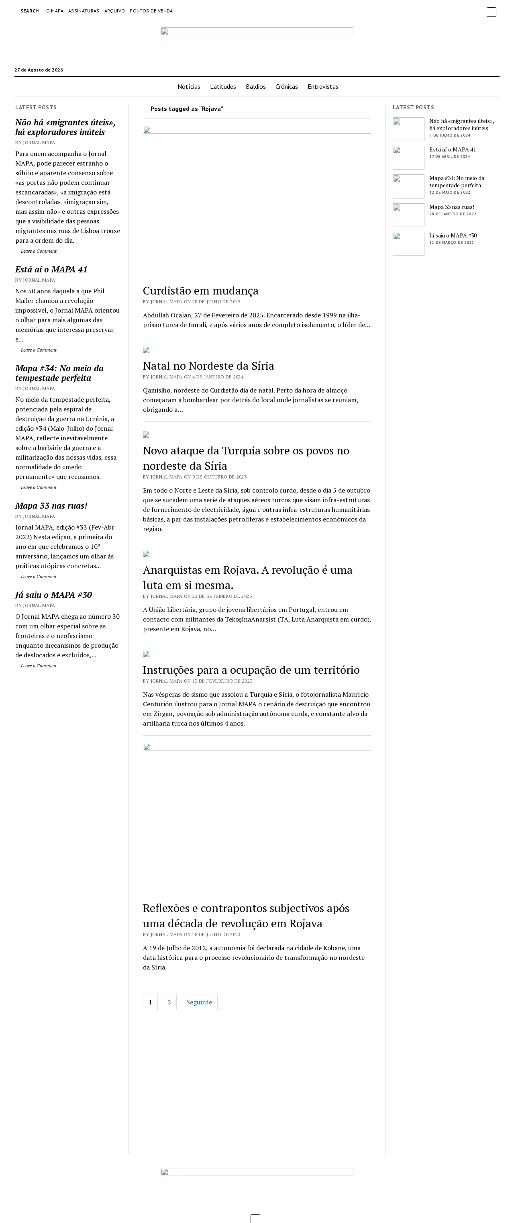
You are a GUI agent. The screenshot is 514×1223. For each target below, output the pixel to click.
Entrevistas (323, 86)
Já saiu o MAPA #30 (53, 594)
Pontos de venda (151, 11)
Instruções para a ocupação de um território (251, 669)
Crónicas (286, 86)
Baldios (256, 86)
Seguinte (199, 1002)
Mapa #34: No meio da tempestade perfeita (59, 372)
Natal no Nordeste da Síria (208, 365)
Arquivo (114, 11)
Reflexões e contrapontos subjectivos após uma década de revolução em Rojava (246, 915)
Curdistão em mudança (201, 290)
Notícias (188, 86)
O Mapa (54, 11)
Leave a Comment (38, 251)
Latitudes (223, 86)
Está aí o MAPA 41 (51, 269)
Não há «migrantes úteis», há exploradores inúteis (65, 127)
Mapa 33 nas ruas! (51, 505)
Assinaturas (84, 11)
